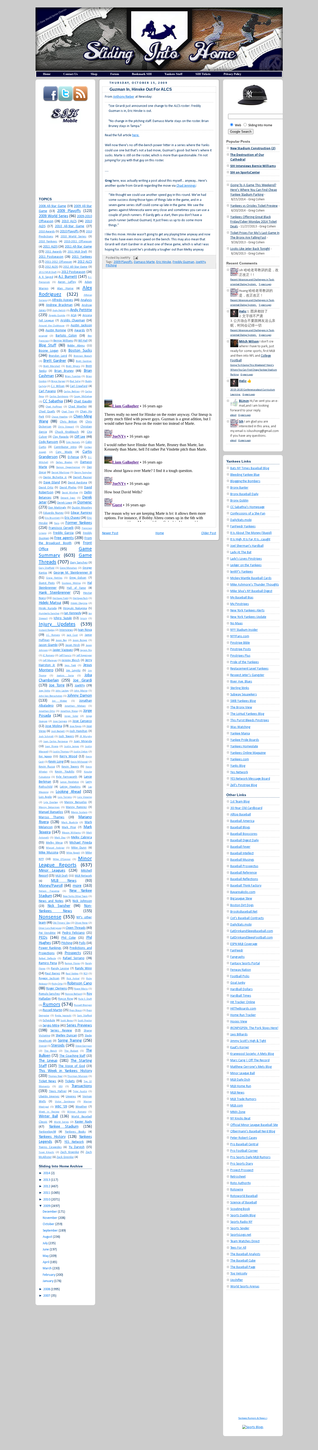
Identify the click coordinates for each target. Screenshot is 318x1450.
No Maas (236, 623)
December (50, 1211)
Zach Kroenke (69, 1152)
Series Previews (79, 1025)
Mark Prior (69, 827)
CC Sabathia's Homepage (247, 507)
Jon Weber (59, 701)
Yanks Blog (237, 766)
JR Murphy (86, 736)
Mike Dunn (79, 847)
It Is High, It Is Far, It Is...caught (250, 539)
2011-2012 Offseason (58, 261)
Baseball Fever (240, 847)
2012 (46, 1186)
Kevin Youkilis (64, 771)
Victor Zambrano (65, 1101)
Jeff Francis (65, 655)
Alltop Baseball (240, 814)
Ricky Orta (57, 983)
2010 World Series (73, 236)
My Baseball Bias (241, 597)
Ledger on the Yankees (246, 565)
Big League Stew (241, 898)
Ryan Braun (75, 1010)
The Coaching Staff (72, 1056)
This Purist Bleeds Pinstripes (249, 720)
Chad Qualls (47, 411)
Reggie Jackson (49, 978)
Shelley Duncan (66, 1035)
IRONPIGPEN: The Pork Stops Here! (254, 1028)
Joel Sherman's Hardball (247, 546)
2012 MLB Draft (48, 272)
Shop (94, 74)
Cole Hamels (73, 442)
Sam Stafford (84, 1015)
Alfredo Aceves (62, 300)
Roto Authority (240, 1183)
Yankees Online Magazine (248, 753)
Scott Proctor (85, 1020)
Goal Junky (237, 982)
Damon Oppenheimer (68, 467)
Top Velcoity (238, 1273)
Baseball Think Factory (245, 885)
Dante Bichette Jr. (55, 477)
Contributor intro (65, 447)
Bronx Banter (239, 487)
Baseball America (242, 821)
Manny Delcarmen (49, 807)
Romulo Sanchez (49, 993)
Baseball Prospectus (244, 866)
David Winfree (70, 492)
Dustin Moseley (82, 507)
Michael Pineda (81, 842)
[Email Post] (135, 257)
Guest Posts (47, 583)
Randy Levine (60, 968)
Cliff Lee (79, 436)
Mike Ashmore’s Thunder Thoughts (254, 584)
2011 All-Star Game (78, 246)
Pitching (66, 943)
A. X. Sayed (46, 277)
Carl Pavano (47, 391)
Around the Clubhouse (52, 325)
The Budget (71, 1051)
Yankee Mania (240, 733)
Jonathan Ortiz (47, 711)
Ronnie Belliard (73, 994)
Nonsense (50, 917)
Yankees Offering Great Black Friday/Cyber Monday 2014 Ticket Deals (253, 221)
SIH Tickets (203, 74)
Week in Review (49, 1111)
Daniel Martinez (60, 472)
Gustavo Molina (71, 583)
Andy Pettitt (59, 310)
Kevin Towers (70, 766)
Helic (242, 311)
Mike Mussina (48, 852)
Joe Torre (57, 685)
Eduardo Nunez (53, 513)
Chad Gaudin (83, 401)
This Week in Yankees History (65, 1071)
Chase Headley (60, 417)
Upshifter (236, 1280)
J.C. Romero (53, 635)
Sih (241, 421)
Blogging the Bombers (245, 481)
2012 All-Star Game (75, 266)
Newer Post (110, 533)
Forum (114, 74)
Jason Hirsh (72, 645)
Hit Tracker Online (242, 1002)
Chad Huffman (54, 406)
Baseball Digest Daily (244, 840)
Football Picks (239, 976)
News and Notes (51, 901)
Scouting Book (240, 1209)
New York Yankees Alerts (247, 610)
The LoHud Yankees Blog (247, 714)
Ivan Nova (85, 630)
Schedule (49, 1020)
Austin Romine (55, 330)
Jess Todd (70, 665)
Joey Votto (44, 690)
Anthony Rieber (123, 96)
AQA (74, 315)
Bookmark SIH (142, 74)
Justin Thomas (61, 751)
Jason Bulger (80, 640)
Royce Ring (65, 998)
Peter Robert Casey (243, 1138)
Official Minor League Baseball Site (254, 1125)
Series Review (61, 1030)
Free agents (64, 538)
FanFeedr (236, 950)
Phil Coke (68, 937)
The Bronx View (241, 707)
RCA (85, 973)
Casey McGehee (83, 396)
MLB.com (236, 1105)
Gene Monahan (68, 568)
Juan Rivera (51, 746)
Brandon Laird (58, 355)
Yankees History (52, 1137)
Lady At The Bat (240, 552)
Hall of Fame (76, 588)
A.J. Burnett (67, 277)
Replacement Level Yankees (249, 668)
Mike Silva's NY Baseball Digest (251, 591)
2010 (46, 1199)
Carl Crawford (78, 386)
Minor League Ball (242, 1073)
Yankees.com (239, 759)
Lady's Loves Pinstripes (246, 558)
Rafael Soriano (73, 958)
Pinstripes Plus (240, 655)
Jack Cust (72, 635)
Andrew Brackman (59, 305)
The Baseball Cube (243, 1260)
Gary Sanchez (79, 562)
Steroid (43, 1046)
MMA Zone (237, 1112)
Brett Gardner (54, 361)
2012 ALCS (85, 261)
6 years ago (265, 335)
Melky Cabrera (81, 837)
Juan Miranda (83, 741)
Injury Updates (57, 624)
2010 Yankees (48, 241)
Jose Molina (53, 726)
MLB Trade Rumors (243, 1099)
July (45, 1243)
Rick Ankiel (73, 978)
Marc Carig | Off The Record (250, 1060)
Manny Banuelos (75, 802)
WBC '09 (61, 1106)
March (47, 1268)
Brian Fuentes (72, 376)
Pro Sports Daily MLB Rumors (250, 1157)
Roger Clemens (56, 988)
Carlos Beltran (72, 391)
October (48, 1224)
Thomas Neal (55, 1076)
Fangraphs (237, 957)
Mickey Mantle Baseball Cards (251, 578)
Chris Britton (68, 421)
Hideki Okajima (79, 603)
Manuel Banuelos (51, 812)
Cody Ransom (48, 442)
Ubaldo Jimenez (49, 1096)
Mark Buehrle (69, 822)
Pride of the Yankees (244, 662)
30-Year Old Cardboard (246, 808)
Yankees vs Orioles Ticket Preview (254, 206)
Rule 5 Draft (85, 999)
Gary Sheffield (47, 568)
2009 (46, 1206)
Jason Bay (61, 640)
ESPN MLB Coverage (243, 944)
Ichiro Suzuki (63, 618)
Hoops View (238, 1021)
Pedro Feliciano (73, 933)
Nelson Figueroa (49, 891)
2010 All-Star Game (69, 226)
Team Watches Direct (245, 1241)
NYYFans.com (239, 636)
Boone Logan (48, 350)
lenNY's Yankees (241, 571)
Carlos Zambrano (59, 396)
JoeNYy (80, 685)
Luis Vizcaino (84, 797)
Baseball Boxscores (243, 834)
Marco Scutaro (79, 812)
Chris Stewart (66, 427)
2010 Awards (47, 231)
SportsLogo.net (240, 1235)
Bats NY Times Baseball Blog (249, 468)
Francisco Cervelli (61, 528)
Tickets (70, 1081)
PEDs (43, 938)
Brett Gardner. (84, 361)
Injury (83, 618)
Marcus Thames (52, 817)
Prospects (73, 953)
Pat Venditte (47, 933)
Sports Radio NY (241, 1222)
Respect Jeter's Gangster (247, 675)
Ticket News (47, 1081)
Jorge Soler (71, 716)
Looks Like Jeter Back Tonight (250, 249)
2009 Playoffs (69, 211)
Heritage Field (60, 598)
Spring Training (70, 1041)
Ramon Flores (72, 963)
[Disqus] (159, 330)
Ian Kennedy (72, 613)
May (46, 1256)
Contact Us (70, 74)
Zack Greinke (65, 1157)
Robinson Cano (79, 983)
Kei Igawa (45, 756)
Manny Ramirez (76, 807)
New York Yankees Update (248, 617)
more (77, 886)
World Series (61, 1122)
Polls (82, 943)
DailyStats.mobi (241, 520)
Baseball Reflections (244, 879)
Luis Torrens (65, 797)
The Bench (50, 1051)
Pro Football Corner (244, 1150)
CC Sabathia (53, 401)
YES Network (74, 1142)
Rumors (51, 1004)
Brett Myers (73, 366)
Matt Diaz (60, 837)
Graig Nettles (54, 578)
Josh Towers (66, 736)
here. (135, 135)
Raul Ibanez (52, 973)
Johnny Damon (79, 696)
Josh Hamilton (78, 731)
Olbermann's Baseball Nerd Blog (252, 1131)
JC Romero (48, 655)
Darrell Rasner (82, 477)
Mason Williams (71, 832)
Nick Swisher (58, 906)
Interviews (66, 630)
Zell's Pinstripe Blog (243, 785)
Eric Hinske (163, 262)
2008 (46, 1289)
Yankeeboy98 (47, 1131)
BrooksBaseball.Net (243, 911)
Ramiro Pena (48, 963)
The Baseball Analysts (245, 1254)
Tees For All (238, 1247)
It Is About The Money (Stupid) (251, 533)
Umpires (71, 1096)
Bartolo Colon (66, 335)
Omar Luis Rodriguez (50, 928)
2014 (46, 1173)
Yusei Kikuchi (46, 1152)
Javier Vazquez (63, 650)
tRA (61, 1086)
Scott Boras (66, 1020)
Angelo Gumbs (57, 315)
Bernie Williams (63, 340)
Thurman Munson (77, 1076)
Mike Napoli (73, 853)
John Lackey (62, 690)
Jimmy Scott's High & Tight (248, 1041)
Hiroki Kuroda (48, 608)
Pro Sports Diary (241, 1163)
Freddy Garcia (63, 533)
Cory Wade (64, 452)
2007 (46, 1295)
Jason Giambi (48, 645)
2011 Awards (53, 251)
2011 (46, 1192)
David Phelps (68, 487)
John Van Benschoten (51, 696)
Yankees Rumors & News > (252, 1418)
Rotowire (236, 1189)
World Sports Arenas (244, 1286)
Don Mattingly (57, 507)
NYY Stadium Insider (244, 630)
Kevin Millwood (79, 762)
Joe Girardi (82, 680)
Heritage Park (80, 598)
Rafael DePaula (47, 958)
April (46, 1262)
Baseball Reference (243, 872)
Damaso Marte (144, 262)
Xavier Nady (83, 1121)
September (50, 1230)
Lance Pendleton (69, 782)
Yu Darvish (76, 1147)
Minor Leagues (52, 871)
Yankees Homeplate (244, 746)
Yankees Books (75, 1131)
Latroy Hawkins (70, 786)
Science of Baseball (243, 1202)
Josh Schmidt (46, 736)
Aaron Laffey (67, 282)
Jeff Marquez (50, 660)
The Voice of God (71, 1066)
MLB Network (83, 875)
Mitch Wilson (249, 341)
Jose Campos (60, 721)
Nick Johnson (82, 901)
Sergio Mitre (51, 1025)
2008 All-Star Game (52, 206)
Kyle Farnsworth (66, 776)
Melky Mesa (54, 842)
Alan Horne (65, 288)
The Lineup (48, 1061)
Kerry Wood (68, 756)
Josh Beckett (58, 731)
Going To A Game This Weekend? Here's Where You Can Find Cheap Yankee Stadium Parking (253, 190)
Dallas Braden (64, 462)
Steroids (58, 1046)
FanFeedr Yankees (243, 526)
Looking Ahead (68, 792)
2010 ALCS (69, 221)
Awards (79, 330)
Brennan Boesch (83, 356)
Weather (81, 1106)
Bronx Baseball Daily (244, 494)
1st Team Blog (239, 801)
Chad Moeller (77, 406)
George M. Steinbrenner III (72, 572)
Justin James (71, 746)
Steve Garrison (83, 1046)
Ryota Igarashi (63, 1015)
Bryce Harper (58, 381)
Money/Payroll (51, 886)
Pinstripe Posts (240, 649)
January (48, 1281)
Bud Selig (75, 381)
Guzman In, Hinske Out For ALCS (141, 89)
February (49, 1275)
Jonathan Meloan (75, 706)
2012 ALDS (51, 266)
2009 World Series (53, 216)
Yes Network (239, 772)
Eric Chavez (72, 517)
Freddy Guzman (183, 262)
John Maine (80, 690)
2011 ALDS (50, 246)
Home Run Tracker (243, 1015)
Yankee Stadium (64, 1127)
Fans (56, 523)
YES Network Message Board (250, 778)
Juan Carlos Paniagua (55, 741)
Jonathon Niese (69, 711)
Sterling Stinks (239, 688)
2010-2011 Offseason (78, 241)
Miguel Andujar (55, 848)
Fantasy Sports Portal (245, 963)
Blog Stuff (47, 345)
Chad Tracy (68, 411)
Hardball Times (240, 995)
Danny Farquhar (83, 472)
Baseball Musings (242, 859)
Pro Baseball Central (244, 1144)
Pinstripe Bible (240, 642)
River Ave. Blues (241, 681)
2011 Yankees (82, 256)
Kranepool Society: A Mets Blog (252, 1054)
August (47, 1236)
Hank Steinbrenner (55, 593)
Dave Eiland (51, 482)
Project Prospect (241, 1170)
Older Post (208, 533)
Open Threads (76, 928)
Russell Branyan (83, 1005)
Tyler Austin (80, 1091)
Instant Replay (47, 630)
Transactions (82, 1086)
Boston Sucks (80, 351)
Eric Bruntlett (52, 518)
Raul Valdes (72, 973)
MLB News (64, 881)
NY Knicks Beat (240, 1118)
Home (46, 74)
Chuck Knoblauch (67, 431)
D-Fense (73, 457)
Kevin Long (55, 761)
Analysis (86, 300)
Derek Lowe (64, 502)
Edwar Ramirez (81, 512)
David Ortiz (46, 487)
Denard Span (68, 498)
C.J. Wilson (58, 386)
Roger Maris (81, 988)
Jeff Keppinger (84, 655)
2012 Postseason (73, 272)
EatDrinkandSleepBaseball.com (251, 931)
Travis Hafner (58, 1091)
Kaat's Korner (239, 1047)
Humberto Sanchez (49, 613)
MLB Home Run (240, 1086)
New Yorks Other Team (75, 896)
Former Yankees (78, 523)
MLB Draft (61, 875)
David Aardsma (77, 482)
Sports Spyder (239, 1228)
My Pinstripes (239, 604)
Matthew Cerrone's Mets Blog (251, 1066)
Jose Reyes (75, 726)
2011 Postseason (51, 256)
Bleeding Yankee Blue (245, 474)
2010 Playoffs (69, 231)
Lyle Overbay (50, 802)
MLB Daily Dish (240, 1079)
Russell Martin (52, 1010)
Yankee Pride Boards (244, 740)
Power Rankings (50, 948)
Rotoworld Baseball (244, 1196)
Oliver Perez (81, 923)
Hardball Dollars (241, 989)
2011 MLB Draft (77, 251)
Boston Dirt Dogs (242, 905)
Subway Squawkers (243, 694)
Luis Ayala (45, 797)
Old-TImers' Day (61, 923)
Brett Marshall (51, 366)
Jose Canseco (82, 721)
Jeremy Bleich (71, 660)
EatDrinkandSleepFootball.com (251, 937)
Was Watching (240, 727)
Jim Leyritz (73, 670)
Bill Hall (83, 340)
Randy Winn (83, 968)
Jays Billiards (239, 1034)
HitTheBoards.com (243, 1008)
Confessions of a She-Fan (247, 513)
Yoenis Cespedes (50, 1147)
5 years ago (265, 284)
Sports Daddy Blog (242, 1215)
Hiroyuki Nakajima (75, 608)
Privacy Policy (232, 74)
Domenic (84, 503)
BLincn (244, 401)
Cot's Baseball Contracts (247, 918)
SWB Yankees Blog (243, 701)
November (50, 1218)
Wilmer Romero (76, 1111)
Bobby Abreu (76, 345)
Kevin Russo (47, 766)
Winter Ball (48, 1116)
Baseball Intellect (242, 853)
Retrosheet (238, 1176)
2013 (46, 1180)
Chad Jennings (186, 185)
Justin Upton (81, 751)
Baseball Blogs (240, 827)
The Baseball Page (242, 1267)
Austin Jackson (81, 325)
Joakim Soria (65, 675)
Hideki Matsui (50, 603)
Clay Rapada (61, 436)
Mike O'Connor (62, 859)
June (46, 1249)
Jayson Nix (86, 650)
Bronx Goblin (239, 500)
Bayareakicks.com (242, 892)
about (233, 415)
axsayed (43, 336)
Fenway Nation (240, 970)
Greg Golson (77, 577)
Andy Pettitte (81, 310)
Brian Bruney (64, 371)
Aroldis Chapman (72, 320)
